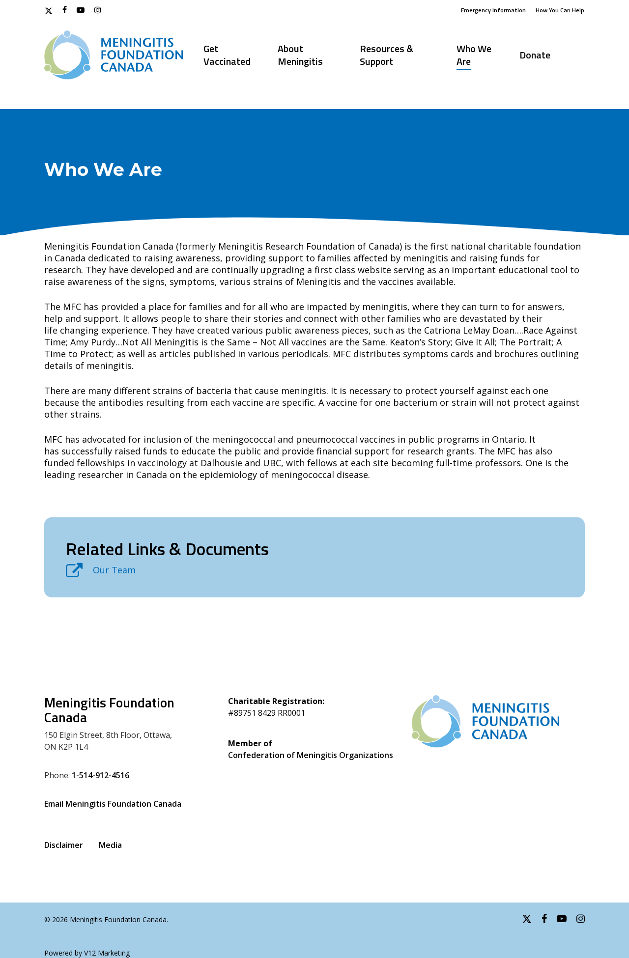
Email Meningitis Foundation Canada (112, 803)
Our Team (114, 570)
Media (110, 845)
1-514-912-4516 (100, 775)
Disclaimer (63, 845)
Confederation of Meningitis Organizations (310, 755)
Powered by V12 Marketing (87, 953)
